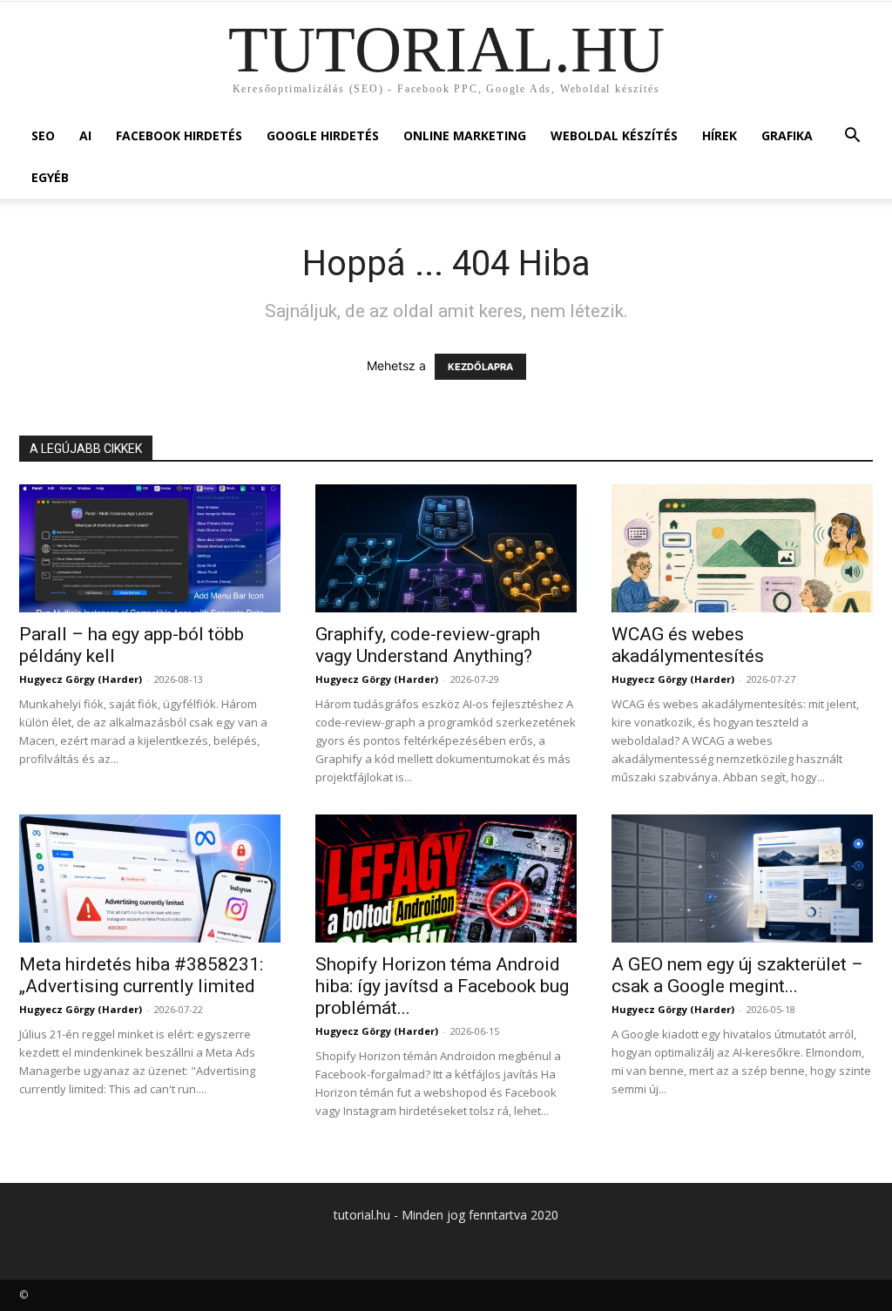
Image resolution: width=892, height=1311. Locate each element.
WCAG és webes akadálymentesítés (688, 645)
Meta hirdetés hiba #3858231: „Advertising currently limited (141, 975)
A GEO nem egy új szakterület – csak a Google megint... (737, 975)
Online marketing (464, 135)
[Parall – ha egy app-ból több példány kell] (149, 548)
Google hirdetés (323, 135)
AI (85, 135)
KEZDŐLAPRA (480, 367)
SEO (43, 135)
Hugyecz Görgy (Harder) (80, 679)
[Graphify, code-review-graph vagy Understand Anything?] (446, 548)
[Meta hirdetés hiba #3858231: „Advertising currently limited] (149, 878)
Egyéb (50, 177)
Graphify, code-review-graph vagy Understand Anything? (427, 645)
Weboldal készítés (614, 135)
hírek (719, 135)
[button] (852, 137)
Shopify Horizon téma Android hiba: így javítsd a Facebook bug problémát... (442, 986)
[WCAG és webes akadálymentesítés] (742, 548)
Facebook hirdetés (179, 135)
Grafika (787, 135)
